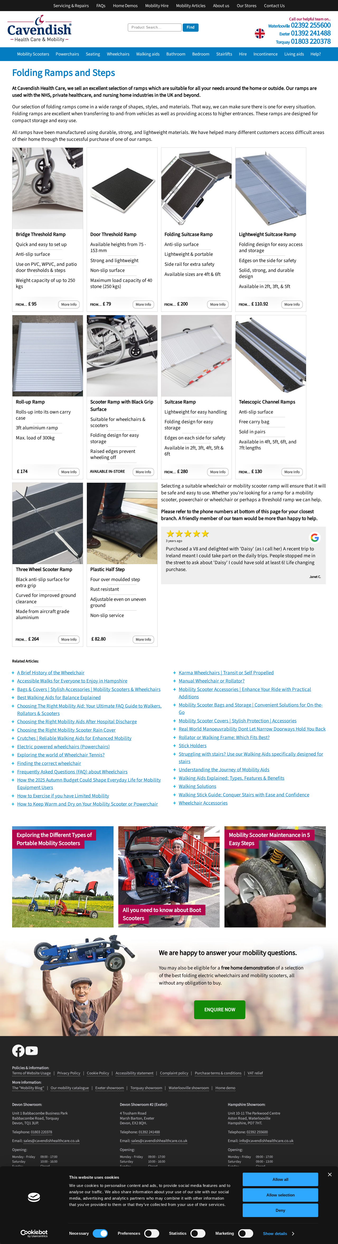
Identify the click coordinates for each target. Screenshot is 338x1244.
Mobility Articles (190, 5)
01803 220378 (303, 40)
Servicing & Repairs (71, 5)
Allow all (280, 1179)
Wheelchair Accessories (203, 803)
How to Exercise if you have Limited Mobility (63, 795)
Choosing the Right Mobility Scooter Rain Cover (66, 730)
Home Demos (125, 5)
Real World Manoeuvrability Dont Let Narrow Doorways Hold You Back (252, 729)
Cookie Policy (98, 1073)
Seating (93, 54)
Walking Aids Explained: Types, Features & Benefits (231, 778)
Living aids (294, 54)
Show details (275, 1233)
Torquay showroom (146, 1088)
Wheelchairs (118, 54)
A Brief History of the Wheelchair (50, 672)
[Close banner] (330, 1174)
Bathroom (175, 54)
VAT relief (255, 1073)
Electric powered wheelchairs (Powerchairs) (63, 746)
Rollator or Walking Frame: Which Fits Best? (224, 737)
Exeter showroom (109, 1088)
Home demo (225, 1088)
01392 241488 (305, 32)
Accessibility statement (134, 1073)
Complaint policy (174, 1073)
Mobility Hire (156, 5)
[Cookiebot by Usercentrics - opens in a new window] (34, 1234)
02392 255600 (299, 24)
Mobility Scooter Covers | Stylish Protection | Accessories (238, 720)
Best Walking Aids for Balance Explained (59, 697)
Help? (316, 54)
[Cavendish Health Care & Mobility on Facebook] (18, 1055)
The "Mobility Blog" (28, 1088)
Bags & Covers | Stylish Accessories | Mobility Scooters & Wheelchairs (89, 689)
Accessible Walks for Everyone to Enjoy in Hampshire (72, 680)
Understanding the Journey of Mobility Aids (224, 769)
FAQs (100, 5)
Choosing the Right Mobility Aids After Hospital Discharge (77, 721)
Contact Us (274, 5)
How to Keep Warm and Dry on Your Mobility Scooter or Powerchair (87, 804)
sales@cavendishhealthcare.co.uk (51, 1141)
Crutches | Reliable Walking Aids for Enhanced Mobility (74, 738)
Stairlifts (224, 54)
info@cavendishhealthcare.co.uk (266, 1141)
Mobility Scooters (33, 54)
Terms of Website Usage (31, 1073)
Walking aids (147, 54)
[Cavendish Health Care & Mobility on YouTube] (32, 1055)
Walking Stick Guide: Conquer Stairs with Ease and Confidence (244, 794)
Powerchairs (67, 54)
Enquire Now (219, 1009)
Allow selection (280, 1195)
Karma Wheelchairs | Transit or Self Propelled (226, 672)
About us (221, 5)
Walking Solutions (197, 786)
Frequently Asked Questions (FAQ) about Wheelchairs (72, 771)
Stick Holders (192, 745)
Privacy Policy (68, 1073)
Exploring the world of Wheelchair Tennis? (61, 754)
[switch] (151, 1233)
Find (191, 27)
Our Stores (246, 5)
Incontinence (265, 54)
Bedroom (200, 54)
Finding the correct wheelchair (49, 763)
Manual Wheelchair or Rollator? (212, 680)
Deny (280, 1210)
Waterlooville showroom (189, 1088)
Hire (243, 54)
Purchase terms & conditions (218, 1073)
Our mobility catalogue (70, 1088)
